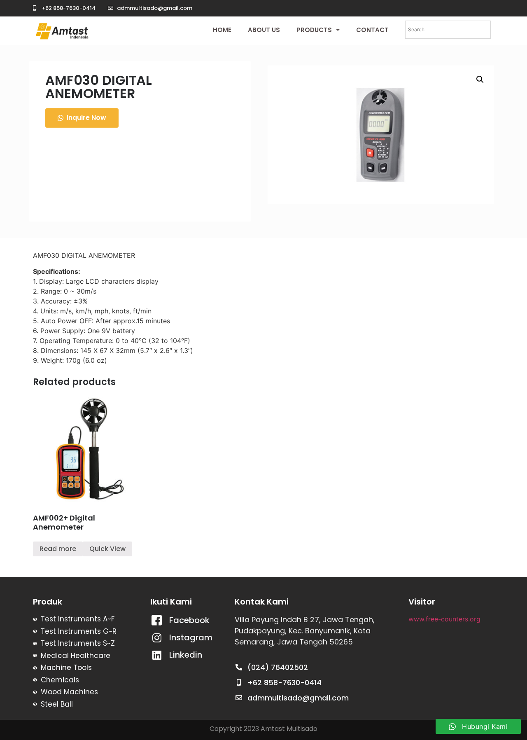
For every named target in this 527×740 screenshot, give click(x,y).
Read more (58, 548)
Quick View (107, 548)
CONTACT (372, 30)
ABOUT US (264, 30)
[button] (82, 118)
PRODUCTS (314, 30)
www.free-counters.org (444, 619)
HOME (222, 30)
